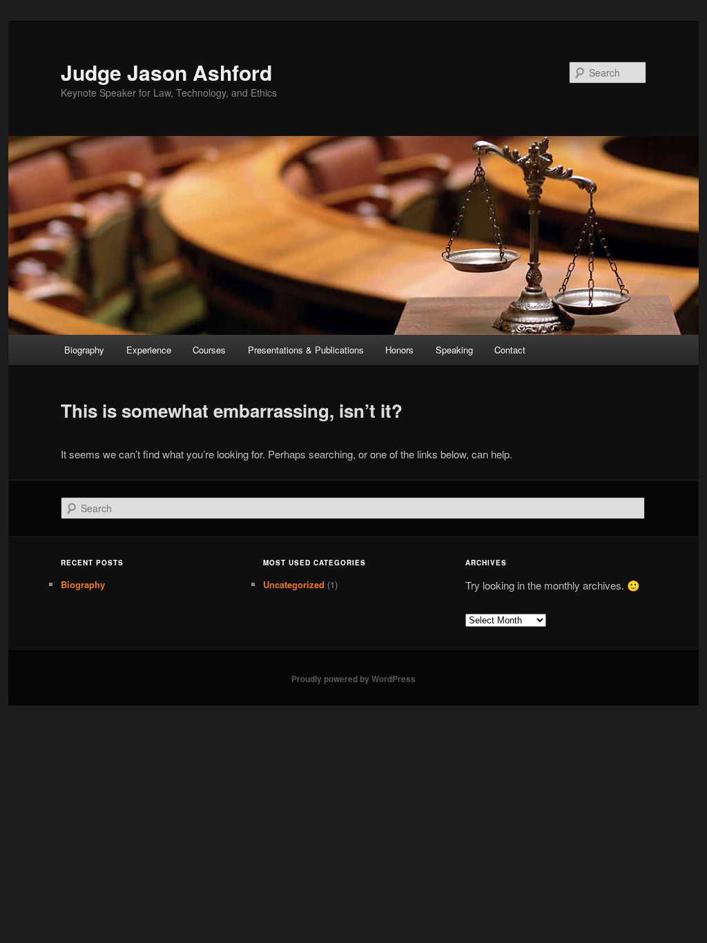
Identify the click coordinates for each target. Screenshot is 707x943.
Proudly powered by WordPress (353, 678)
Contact (509, 349)
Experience (148, 349)
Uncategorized (294, 584)
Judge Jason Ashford (166, 72)
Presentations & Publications (306, 349)
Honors (399, 349)
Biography (84, 349)
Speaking (454, 349)
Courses (209, 349)
